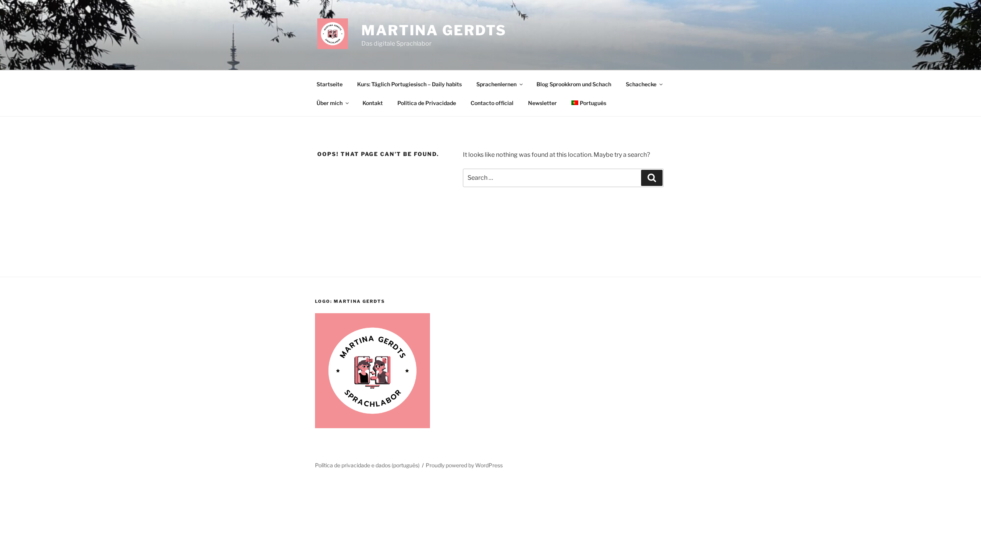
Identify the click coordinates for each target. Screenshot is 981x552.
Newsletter (542, 103)
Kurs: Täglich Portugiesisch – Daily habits (409, 84)
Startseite (330, 84)
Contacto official (492, 103)
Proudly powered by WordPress (464, 465)
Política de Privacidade (426, 103)
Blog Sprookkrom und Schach (573, 84)
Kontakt (373, 103)
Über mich (330, 103)
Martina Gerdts (434, 30)
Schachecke (641, 84)
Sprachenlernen (496, 84)
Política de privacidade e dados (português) (367, 465)
